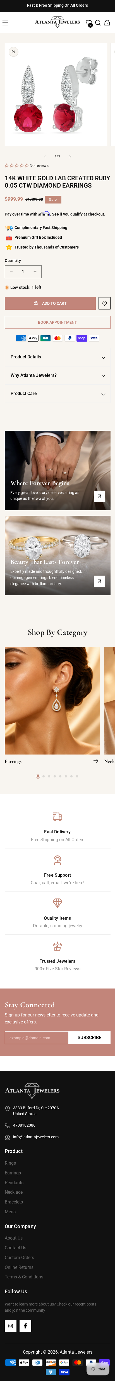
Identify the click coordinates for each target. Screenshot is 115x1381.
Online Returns (19, 1267)
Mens (10, 1211)
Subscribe (89, 1037)
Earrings (13, 761)
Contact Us (15, 1247)
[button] (5, 22)
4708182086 (24, 1125)
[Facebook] (25, 1326)
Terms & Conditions (24, 1277)
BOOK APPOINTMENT (57, 322)
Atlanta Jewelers (76, 1352)
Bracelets (14, 1202)
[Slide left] (45, 156)
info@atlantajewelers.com (36, 1137)
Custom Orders (19, 1257)
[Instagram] (10, 1326)
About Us (14, 1238)
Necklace (14, 1192)
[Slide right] (70, 156)
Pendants (14, 1182)
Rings (10, 1163)
